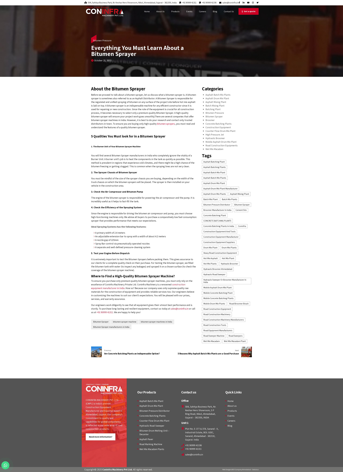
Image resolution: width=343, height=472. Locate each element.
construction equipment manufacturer (220, 236)
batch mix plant (210, 199)
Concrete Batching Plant (214, 215)
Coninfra (242, 226)
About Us (160, 11)
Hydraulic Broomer (215, 138)
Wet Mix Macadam (214, 149)
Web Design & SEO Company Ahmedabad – (237, 470)
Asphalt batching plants (214, 167)
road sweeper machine (213, 335)
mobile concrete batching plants (218, 298)
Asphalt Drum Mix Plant (217, 98)
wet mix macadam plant (235, 341)
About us (232, 405)
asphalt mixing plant (239, 194)
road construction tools (214, 325)
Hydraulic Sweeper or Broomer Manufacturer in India (224, 281)
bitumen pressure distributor (216, 204)
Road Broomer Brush (239, 303)
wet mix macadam (211, 341)
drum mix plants (229, 247)
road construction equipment (217, 309)
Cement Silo (241, 210)
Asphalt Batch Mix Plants (218, 94)
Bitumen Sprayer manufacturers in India (111, 327)
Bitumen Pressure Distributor (154, 410)
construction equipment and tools (219, 231)
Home (147, 11)
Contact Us (229, 11)
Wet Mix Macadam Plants (151, 449)
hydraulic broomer (229, 263)
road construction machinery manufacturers (223, 319)
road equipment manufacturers (217, 330)
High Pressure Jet (215, 134)
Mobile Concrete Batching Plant (218, 293)
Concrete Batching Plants (219, 123)
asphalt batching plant (214, 161)
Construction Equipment (218, 127)
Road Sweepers (236, 335)
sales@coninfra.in (179, 308)
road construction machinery (216, 314)
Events (189, 11)
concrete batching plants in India (218, 226)
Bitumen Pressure (102, 40)
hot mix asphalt (210, 258)
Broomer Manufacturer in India (217, 210)
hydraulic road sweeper (214, 274)
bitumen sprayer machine (124, 321)
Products (175, 11)
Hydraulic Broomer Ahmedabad (217, 269)
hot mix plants (210, 263)
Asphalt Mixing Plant (216, 102)
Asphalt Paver (146, 439)
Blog (215, 11)
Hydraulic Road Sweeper (151, 425)
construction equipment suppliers (219, 242)
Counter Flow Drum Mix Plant (220, 130)
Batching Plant (213, 109)
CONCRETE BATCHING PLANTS (217, 220)
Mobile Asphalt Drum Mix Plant (221, 141)
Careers (202, 11)
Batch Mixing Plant (215, 105)
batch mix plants (229, 199)
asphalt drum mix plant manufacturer (220, 188)
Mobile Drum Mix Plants (214, 303)
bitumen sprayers (166, 123)
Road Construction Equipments (222, 145)
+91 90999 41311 (105, 312)
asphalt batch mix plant (214, 172)
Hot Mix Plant (228, 258)
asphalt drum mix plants (214, 194)
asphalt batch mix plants (214, 177)
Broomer (210, 120)
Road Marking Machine (150, 444)
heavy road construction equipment (220, 253)
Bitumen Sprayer (101, 321)
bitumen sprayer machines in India (156, 321)
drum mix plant (210, 247)
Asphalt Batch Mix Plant (151, 401)
